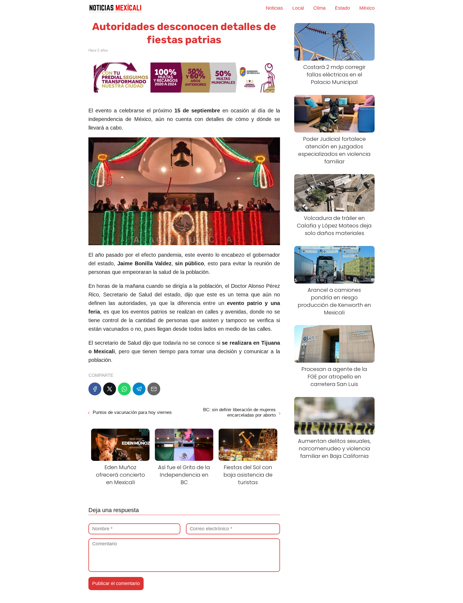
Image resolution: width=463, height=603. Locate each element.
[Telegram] (139, 389)
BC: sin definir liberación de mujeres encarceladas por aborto (239, 412)
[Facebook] (94, 389)
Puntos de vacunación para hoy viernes (132, 412)
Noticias (274, 8)
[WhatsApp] (124, 389)
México (367, 8)
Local (298, 8)
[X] (109, 389)
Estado (342, 8)
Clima (319, 8)
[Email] (153, 389)
